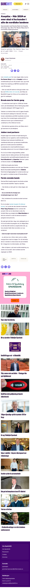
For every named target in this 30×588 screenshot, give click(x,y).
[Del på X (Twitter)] (15, 71)
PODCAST (5, 9)
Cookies (4, 554)
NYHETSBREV (15, 9)
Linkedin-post (7, 77)
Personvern (5, 552)
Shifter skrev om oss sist (12, 92)
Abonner (18, 4)
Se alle (14, 300)
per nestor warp (4, 259)
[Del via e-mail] (18, 71)
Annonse (4, 557)
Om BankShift (6, 549)
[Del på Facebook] (12, 71)
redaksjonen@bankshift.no (9, 583)
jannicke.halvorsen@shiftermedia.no (12, 569)
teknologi (23, 258)
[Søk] (25, 4)
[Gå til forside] (6, 4)
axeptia (14, 258)
